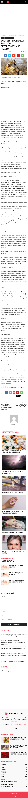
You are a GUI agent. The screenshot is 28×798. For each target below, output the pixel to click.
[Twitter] (16, 728)
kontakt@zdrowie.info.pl (20, 724)
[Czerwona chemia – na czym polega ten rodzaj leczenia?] (5, 755)
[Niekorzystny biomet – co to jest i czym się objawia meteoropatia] (5, 747)
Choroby (3, 765)
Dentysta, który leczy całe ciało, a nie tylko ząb (13, 648)
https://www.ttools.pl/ (6, 383)
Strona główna (4, 35)
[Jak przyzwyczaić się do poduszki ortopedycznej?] (5, 582)
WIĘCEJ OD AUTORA (8, 561)
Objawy (3, 774)
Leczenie (3, 779)
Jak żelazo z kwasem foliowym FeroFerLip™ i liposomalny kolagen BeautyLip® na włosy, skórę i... (13, 655)
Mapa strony (14, 793)
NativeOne (14, 556)
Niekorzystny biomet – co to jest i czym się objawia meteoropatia (18, 747)
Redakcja (6, 51)
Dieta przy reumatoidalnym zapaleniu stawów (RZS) (18, 738)
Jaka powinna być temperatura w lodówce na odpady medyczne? (6, 407)
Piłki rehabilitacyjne (7, 786)
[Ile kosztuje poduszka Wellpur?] (5, 567)
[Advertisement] (14, 19)
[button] (26, 2)
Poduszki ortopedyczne (9, 37)
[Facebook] (11, 728)
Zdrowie (3, 769)
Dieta (2, 777)
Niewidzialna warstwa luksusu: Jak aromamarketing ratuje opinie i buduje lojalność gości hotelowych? (13, 642)
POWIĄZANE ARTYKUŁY (8, 558)
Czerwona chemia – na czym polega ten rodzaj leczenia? (18, 753)
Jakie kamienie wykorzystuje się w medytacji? (12, 661)
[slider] (5, 387)
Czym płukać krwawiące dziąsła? (21, 405)
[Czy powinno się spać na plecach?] (5, 574)
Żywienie (3, 772)
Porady (3, 767)
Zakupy (2, 37)
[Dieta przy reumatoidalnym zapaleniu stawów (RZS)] (5, 740)
